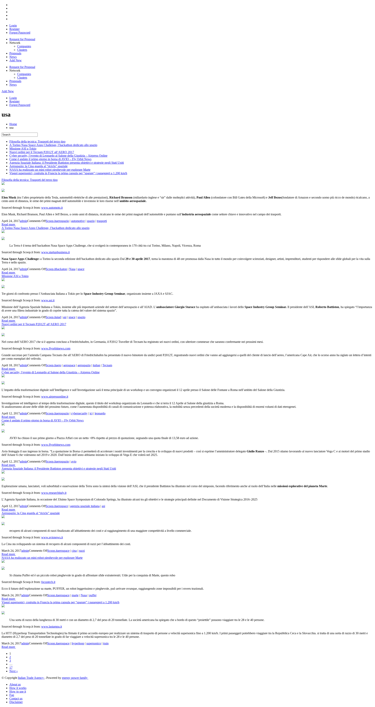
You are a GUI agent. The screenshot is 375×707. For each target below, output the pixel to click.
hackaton (61, 269)
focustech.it (48, 582)
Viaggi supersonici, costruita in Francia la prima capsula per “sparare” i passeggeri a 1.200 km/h (68, 173)
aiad (58, 317)
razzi (82, 550)
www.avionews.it (52, 537)
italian (96, 365)
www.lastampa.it (51, 626)
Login (13, 25)
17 (10, 667)
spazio (91, 221)
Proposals (15, 53)
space (81, 269)
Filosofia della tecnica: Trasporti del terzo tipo (37, 141)
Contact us (15, 698)
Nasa (72, 269)
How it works (17, 688)
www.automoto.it (52, 207)
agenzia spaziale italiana (85, 506)
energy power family (75, 677)
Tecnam (107, 365)
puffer (92, 595)
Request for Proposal (22, 39)
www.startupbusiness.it (55, 252)
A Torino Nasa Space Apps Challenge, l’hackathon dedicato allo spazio (53, 145)
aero (58, 365)
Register (14, 29)
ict (91, 413)
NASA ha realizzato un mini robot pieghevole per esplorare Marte (49, 169)
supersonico (93, 643)
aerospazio (62, 221)
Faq (11, 695)
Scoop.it (51, 221)
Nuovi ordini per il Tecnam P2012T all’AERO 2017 (41, 152)
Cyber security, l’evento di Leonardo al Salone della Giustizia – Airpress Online (58, 155)
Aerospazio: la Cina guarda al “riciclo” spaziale (38, 166)
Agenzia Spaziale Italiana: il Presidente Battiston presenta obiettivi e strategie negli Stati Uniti (66, 162)
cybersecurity (79, 413)
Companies (24, 46)
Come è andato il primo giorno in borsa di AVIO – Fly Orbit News (50, 159)
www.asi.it (47, 300)
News (13, 56)
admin (23, 221)
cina (74, 550)
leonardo (100, 413)
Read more (9, 224)
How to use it (17, 691)
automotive (78, 221)
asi (64, 317)
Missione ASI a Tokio (22, 148)
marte (75, 595)
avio (73, 461)
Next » (13, 671)
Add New (15, 60)
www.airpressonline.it (54, 396)
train (106, 643)
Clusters (22, 49)
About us (15, 684)
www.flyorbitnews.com (55, 348)
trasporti (102, 221)
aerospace (69, 365)
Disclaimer (16, 702)
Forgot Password (19, 32)
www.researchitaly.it (53, 492)
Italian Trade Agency (31, 677)
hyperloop (78, 643)
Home (13, 124)
